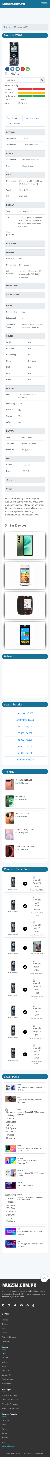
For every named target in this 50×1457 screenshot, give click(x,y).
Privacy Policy (7, 1379)
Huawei (5, 1438)
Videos (4, 1362)
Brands (4, 1333)
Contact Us (6, 1375)
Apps (4, 1366)
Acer (4, 1425)
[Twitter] (15, 1305)
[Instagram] (9, 1305)
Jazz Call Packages (9, 1395)
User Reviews (13, 123)
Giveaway (6, 1341)
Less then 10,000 (25, 713)
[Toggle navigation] (44, 4)
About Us (5, 1371)
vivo (3, 1442)
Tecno (4, 1433)
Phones (7, 27)
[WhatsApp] (27, 1305)
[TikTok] (33, 1305)
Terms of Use (7, 1384)
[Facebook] (4, 1305)
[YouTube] (21, 1305)
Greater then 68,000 (25, 760)
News (4, 1353)
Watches (5, 1328)
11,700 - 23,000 (25, 726)
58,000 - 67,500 (25, 753)
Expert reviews (32, 118)
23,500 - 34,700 (25, 733)
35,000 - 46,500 (25, 740)
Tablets (5, 1324)
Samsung (5, 1420)
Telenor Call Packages (10, 1408)
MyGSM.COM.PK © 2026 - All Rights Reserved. (25, 1453)
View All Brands (8, 1446)
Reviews (5, 1358)
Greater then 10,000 (25, 720)
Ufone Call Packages (10, 1400)
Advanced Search (9, 1337)
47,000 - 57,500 (25, 746)
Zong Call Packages (10, 1404)
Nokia (4, 1429)
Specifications (13, 118)
